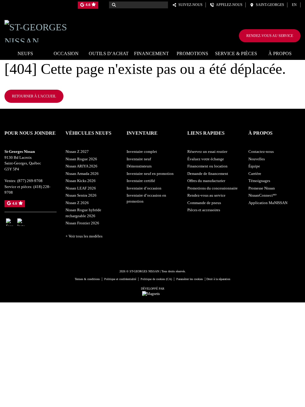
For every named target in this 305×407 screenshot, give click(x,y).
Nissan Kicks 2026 (81, 180)
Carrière (254, 173)
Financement (151, 53)
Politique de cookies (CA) (156, 279)
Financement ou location (207, 166)
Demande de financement (207, 173)
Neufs (25, 53)
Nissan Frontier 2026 (82, 223)
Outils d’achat (109, 53)
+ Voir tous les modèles (84, 236)
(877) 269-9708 (30, 180)
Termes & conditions (87, 279)
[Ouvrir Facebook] (9, 222)
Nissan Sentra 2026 (81, 195)
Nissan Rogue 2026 (81, 159)
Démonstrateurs (139, 166)
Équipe (254, 166)
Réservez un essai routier (207, 151)
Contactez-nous (261, 151)
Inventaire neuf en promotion (150, 173)
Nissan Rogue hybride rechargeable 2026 (83, 213)
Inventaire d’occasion (144, 188)
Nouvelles (256, 159)
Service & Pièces (236, 53)
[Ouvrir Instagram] (21, 222)
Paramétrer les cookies (189, 279)
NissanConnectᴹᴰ (262, 195)
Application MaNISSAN (267, 203)
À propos (280, 53)
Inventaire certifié (141, 180)
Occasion (66, 53)
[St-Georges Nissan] (50, 30)
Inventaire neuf (139, 159)
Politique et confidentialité (120, 279)
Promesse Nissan (261, 188)
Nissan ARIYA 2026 (81, 166)
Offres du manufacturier (206, 180)
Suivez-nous (190, 5)
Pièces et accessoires (203, 210)
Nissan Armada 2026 (82, 173)
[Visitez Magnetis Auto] (152, 293)
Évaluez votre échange (205, 159)
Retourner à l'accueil (34, 96)
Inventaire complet (142, 151)
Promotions (192, 53)
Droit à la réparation (218, 279)
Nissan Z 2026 (77, 203)
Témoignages (259, 180)
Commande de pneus (204, 203)
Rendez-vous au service (269, 36)
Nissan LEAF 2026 (81, 188)
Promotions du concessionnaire (212, 188)
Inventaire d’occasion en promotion (146, 198)
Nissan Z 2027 (77, 151)
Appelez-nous (228, 5)
